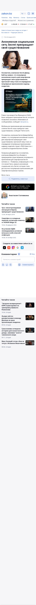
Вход (33, 254)
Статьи (23, 17)
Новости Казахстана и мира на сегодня (13, 30)
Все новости (5, 32)
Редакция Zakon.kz (17, 32)
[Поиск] (28, 13)
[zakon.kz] (6, 13)
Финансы (16, 17)
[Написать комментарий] (18, 259)
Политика (4, 17)
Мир (10, 17)
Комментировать (28, 265)
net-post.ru (24, 122)
